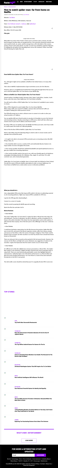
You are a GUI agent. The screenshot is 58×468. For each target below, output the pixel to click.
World (16, 375)
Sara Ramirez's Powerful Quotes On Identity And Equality (30, 388)
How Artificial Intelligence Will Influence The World (29, 377)
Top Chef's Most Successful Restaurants (26, 322)
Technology (18, 331)
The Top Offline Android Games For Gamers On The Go (30, 344)
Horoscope (41, 1)
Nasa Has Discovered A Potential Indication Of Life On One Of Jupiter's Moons (32, 333)
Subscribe (40, 455)
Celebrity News (46, 459)
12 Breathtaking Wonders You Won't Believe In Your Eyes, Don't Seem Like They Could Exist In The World (33, 410)
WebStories (49, 1)
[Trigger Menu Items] (18, 1)
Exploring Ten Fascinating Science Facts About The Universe (31, 421)
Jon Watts (12, 18)
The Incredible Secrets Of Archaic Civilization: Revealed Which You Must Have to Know (33, 399)
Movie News (14, 461)
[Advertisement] (29, 61)
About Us (48, 464)
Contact (42, 464)
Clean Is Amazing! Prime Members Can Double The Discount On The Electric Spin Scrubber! (33, 355)
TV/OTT (35, 1)
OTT (32, 461)
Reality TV (26, 461)
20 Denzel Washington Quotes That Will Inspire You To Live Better (33, 366)
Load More (29, 440)
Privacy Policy (35, 464)
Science (16, 419)
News (21, 1)
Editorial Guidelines (29, 465)
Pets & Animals (27, 459)
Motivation (17, 364)
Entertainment (28, 1)
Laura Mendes (26, 14)
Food (16, 320)
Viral (20, 459)
